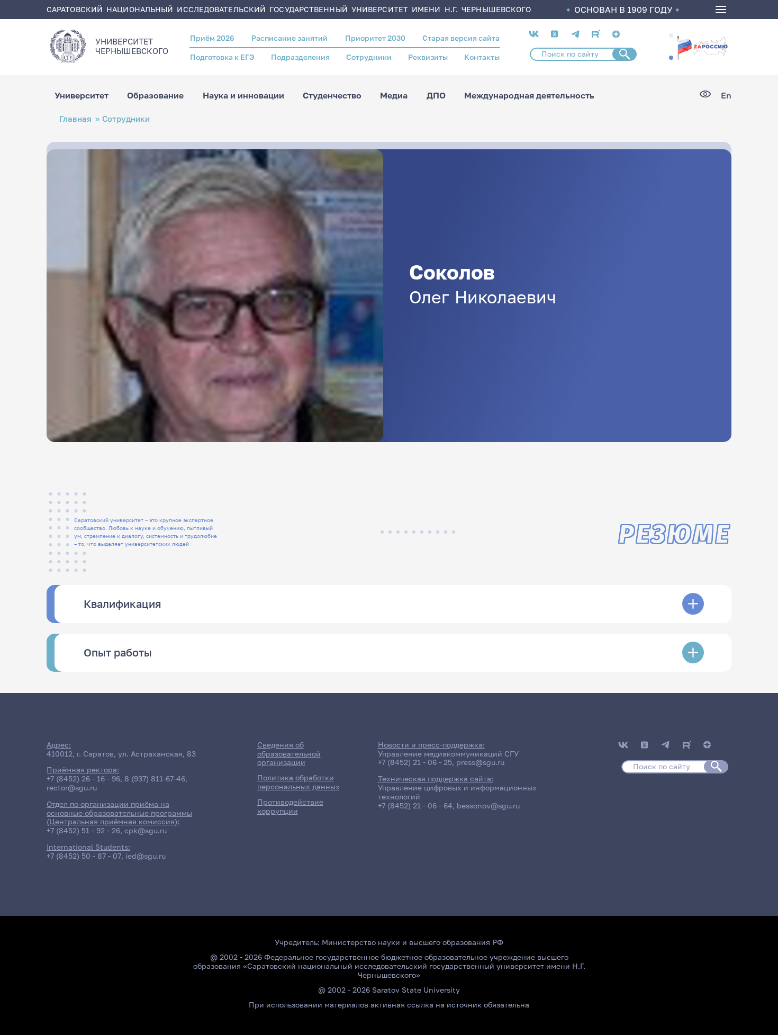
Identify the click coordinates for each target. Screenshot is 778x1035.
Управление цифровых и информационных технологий (457, 792)
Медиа (394, 95)
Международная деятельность (529, 95)
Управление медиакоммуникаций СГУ (448, 753)
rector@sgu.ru (72, 787)
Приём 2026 (212, 37)
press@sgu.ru (480, 762)
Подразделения (300, 56)
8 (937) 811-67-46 (154, 778)
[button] (671, 35)
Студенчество (332, 95)
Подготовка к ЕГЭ (222, 56)
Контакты (482, 56)
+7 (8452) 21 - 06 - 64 (415, 805)
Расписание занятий (289, 37)
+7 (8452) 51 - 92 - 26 (83, 830)
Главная (75, 118)
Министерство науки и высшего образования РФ (412, 942)
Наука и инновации (243, 95)
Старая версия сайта (461, 37)
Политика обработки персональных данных (298, 782)
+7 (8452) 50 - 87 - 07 (84, 855)
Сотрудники (369, 56)
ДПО (436, 95)
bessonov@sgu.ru (488, 805)
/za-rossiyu (702, 46)
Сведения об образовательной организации (289, 753)
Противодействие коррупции (290, 806)
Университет (81, 95)
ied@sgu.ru (145, 855)
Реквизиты (428, 56)
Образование (155, 95)
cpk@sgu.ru (145, 830)
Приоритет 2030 (375, 37)
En (726, 96)
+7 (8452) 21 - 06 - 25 (415, 762)
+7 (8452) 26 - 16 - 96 (83, 778)
